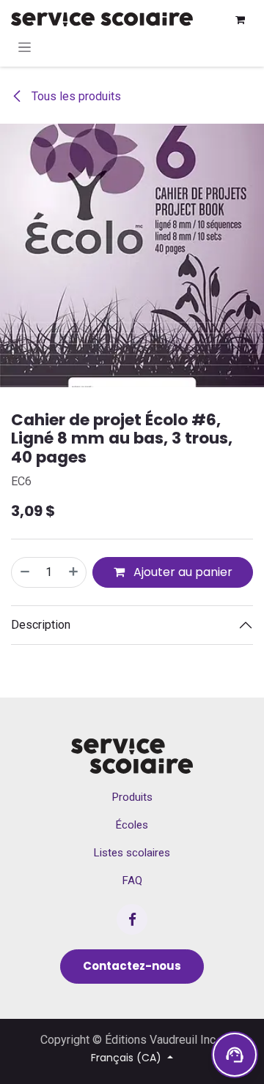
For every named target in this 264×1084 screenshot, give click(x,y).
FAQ (132, 880)
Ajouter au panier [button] (181, 572)
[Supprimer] (24, 572)
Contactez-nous (132, 965)
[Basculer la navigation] (24, 47)
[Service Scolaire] (131, 756)
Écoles (132, 824)
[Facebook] (132, 919)
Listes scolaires (132, 852)
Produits (132, 797)
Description (40, 625)
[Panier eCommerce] (240, 20)
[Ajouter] (74, 572)
